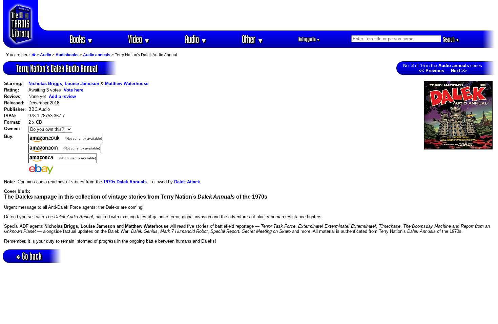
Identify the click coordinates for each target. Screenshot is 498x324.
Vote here (73, 90)
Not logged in (309, 39)
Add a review (62, 96)
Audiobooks (67, 55)
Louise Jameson (82, 83)
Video (139, 39)
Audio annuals (96, 55)
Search (449, 39)
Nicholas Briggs (45, 83)
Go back (32, 256)
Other (253, 39)
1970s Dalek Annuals (125, 181)
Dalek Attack (187, 181)
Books (81, 39)
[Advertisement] (267, 15)
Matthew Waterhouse (126, 83)
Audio (196, 39)
